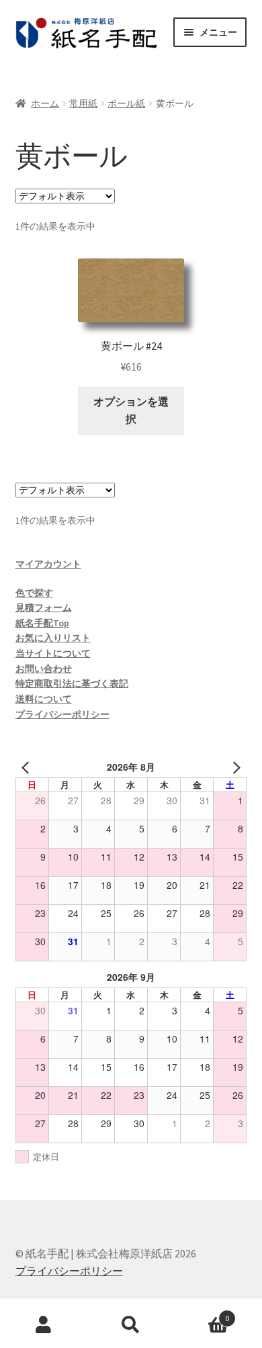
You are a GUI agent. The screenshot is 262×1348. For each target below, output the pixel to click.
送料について (43, 699)
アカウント (43, 1325)
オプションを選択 (131, 410)
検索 (131, 1325)
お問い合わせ (43, 669)
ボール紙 (126, 103)
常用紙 (83, 103)
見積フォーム (43, 607)
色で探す (34, 593)
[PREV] (28, 767)
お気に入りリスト (53, 638)
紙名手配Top (42, 623)
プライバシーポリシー (62, 714)
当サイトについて (53, 653)
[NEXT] (234, 767)
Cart (202, 1313)
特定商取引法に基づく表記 (71, 683)
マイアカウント (48, 564)
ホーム (45, 103)
